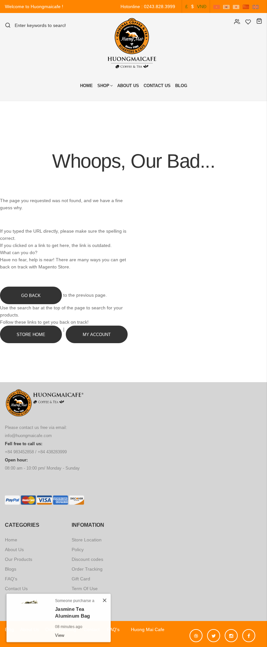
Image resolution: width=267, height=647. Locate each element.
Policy (78, 549)
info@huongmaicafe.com (28, 435)
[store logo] (133, 43)
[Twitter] (215, 632)
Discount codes (87, 559)
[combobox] (40, 25)
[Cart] (259, 21)
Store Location (87, 539)
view (59, 633)
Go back (31, 295)
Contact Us (157, 85)
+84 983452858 (19, 451)
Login (237, 21)
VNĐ (201, 6)
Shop (103, 85)
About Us (128, 85)
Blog (181, 85)
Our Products (18, 559)
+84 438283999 (52, 451)
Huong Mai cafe (145, 629)
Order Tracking (87, 569)
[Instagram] (233, 632)
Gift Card (81, 578)
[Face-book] (248, 632)
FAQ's (11, 578)
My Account (97, 334)
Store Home (31, 334)
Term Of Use (85, 588)
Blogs (10, 569)
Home (86, 85)
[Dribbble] (198, 632)
